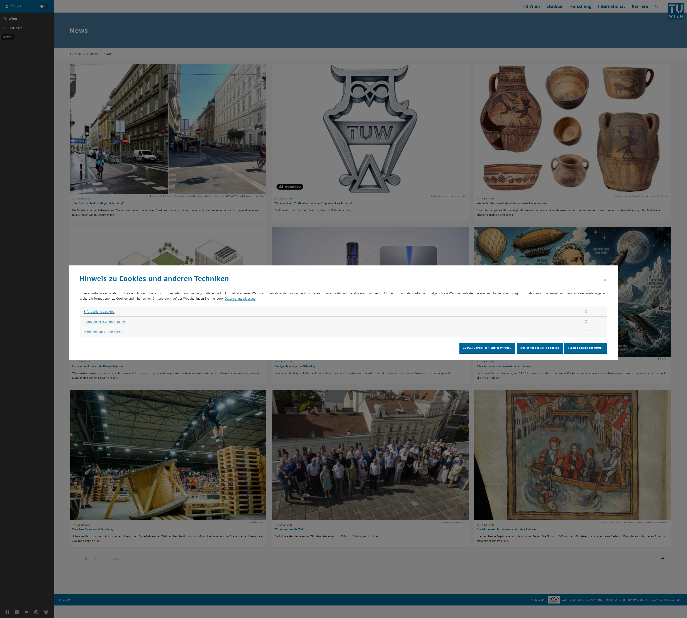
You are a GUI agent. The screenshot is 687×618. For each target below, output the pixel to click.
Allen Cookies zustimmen (586, 348)
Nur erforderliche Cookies (539, 348)
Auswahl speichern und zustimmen (487, 348)
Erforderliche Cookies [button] (99, 311)
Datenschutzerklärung (240, 298)
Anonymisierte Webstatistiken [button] (105, 322)
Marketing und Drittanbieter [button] (103, 332)
